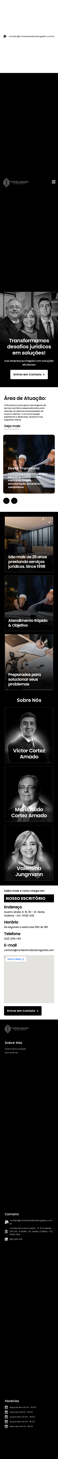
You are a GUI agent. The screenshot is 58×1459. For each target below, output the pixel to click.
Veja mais (12, 426)
